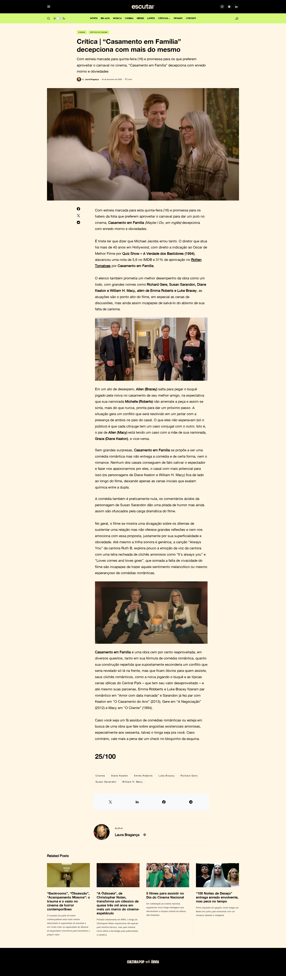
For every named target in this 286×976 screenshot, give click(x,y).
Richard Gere (189, 775)
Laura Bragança (127, 835)
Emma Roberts (143, 775)
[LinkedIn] (236, 6)
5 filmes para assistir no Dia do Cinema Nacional (165, 895)
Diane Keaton (119, 775)
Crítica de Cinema (98, 32)
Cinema (81, 32)
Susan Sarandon (105, 781)
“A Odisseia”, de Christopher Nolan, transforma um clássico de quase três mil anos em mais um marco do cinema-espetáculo (118, 903)
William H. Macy (132, 781)
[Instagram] (222, 6)
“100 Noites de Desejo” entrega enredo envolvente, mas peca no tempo (217, 897)
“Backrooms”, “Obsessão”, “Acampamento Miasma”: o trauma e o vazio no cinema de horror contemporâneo (68, 901)
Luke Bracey (167, 775)
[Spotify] (229, 6)
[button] (48, 6)
